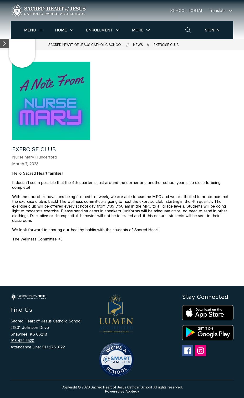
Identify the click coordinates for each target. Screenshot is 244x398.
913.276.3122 (53, 347)
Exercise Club (166, 45)
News (138, 45)
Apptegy (132, 391)
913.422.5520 (22, 340)
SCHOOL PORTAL (186, 10)
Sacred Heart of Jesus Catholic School (85, 45)
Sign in (212, 30)
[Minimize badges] (4, 43)
